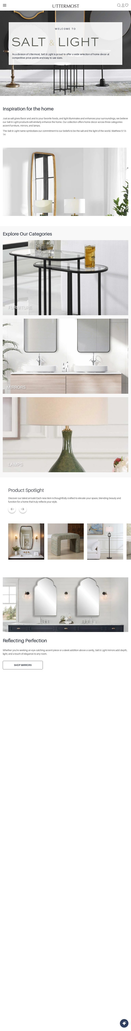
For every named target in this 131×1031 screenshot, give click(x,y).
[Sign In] (123, 5)
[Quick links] (124, 1023)
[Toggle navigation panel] (4, 5)
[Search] (119, 5)
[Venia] (65, 5)
